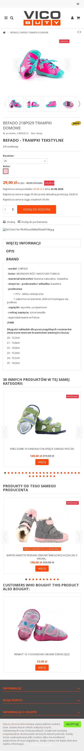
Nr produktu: (9, 133)
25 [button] (37, 476)
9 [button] (33, 473)
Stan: (33, 133)
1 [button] (5, 473)
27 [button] (44, 476)
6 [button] (22, 473)
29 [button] (51, 476)
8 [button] (29, 473)
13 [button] (47, 473)
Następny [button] (67, 65)
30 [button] (54, 476)
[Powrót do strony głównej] (4, 32)
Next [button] (79, 104)
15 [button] (54, 473)
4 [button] (15, 473)
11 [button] (40, 473)
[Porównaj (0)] (78, 4)
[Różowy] (5, 171)
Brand (12, 259)
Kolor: (7, 166)
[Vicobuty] (42, 18)
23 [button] (29, 476)
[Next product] (80, 32)
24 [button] (33, 476)
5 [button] (19, 473)
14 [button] (51, 473)
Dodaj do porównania (34, 222)
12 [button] (44, 473)
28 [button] (47, 476)
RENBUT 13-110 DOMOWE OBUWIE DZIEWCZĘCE (42, 654)
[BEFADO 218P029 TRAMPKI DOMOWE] (15, 104)
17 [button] (61, 473)
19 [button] (68, 473)
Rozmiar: (9, 155)
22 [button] (79, 473)
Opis (10, 251)
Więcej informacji (23, 243)
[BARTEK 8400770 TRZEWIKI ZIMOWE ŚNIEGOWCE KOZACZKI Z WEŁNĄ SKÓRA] (42, 526)
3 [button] (12, 473)
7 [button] (26, 473)
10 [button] (37, 473)
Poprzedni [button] (16, 65)
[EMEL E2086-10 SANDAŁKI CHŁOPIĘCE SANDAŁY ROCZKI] (42, 419)
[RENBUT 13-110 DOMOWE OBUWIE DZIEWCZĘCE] (42, 625)
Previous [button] (5, 104)
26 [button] (40, 476)
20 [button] (72, 473)
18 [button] (65, 473)
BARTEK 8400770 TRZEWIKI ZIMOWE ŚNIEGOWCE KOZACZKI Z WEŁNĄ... (42, 556)
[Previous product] (78, 32)
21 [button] (75, 473)
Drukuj (11, 222)
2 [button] (8, 473)
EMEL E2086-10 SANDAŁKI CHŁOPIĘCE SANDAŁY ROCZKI (42, 449)
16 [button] (58, 473)
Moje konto (12, 700)
